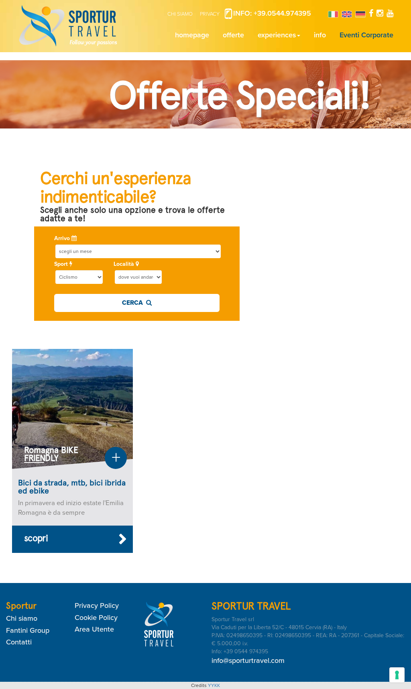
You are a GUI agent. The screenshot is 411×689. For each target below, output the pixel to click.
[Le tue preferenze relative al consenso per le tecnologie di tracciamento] (397, 675)
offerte (233, 35)
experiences (277, 35)
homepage (192, 35)
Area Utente (94, 629)
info (320, 35)
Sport (61, 264)
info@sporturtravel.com (248, 660)
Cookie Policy (96, 617)
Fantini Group (27, 630)
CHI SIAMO (180, 14)
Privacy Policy (97, 605)
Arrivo (62, 238)
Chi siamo (21, 618)
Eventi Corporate (366, 35)
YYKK (214, 685)
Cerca (134, 302)
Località (125, 264)
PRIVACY (210, 14)
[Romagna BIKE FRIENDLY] (72, 408)
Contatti (19, 642)
